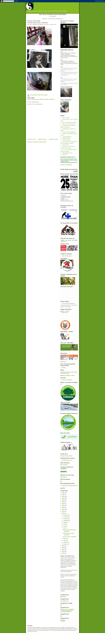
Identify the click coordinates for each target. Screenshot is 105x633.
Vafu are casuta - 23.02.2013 (69, 536)
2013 (63, 547)
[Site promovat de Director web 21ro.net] (69, 616)
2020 (63, 503)
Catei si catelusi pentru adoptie (69, 122)
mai (64, 528)
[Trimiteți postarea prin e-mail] (42, 95)
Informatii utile (65, 144)
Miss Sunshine (64, 464)
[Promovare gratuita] (69, 605)
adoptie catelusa (35, 99)
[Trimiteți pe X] (31, 97)
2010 (63, 553)
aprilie (65, 538)
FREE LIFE (63, 241)
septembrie (66, 520)
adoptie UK (51, 99)
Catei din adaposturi (67, 255)
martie (65, 540)
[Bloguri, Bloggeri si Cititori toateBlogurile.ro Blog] (69, 375)
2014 (63, 546)
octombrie (65, 518)
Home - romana (65, 117)
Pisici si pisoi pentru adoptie (68, 124)
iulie (64, 524)
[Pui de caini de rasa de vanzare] (69, 471)
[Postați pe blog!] (29, 97)
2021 (63, 502)
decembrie (66, 515)
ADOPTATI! (65, 154)
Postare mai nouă (31, 139)
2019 (63, 505)
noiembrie (65, 516)
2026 (63, 492)
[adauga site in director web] (69, 621)
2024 (63, 496)
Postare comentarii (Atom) (40, 142)
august (65, 522)
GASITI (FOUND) (66, 140)
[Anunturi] (69, 481)
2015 (63, 513)
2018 (63, 507)
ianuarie (65, 544)
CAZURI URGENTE (66, 136)
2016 (63, 511)
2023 (63, 498)
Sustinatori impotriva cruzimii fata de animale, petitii (68, 373)
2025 (63, 494)
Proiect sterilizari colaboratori (68, 132)
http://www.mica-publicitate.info (69, 485)
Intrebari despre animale (66, 455)
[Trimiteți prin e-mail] (28, 97)
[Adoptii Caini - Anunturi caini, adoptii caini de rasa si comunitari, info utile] (69, 315)
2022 (63, 500)
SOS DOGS (68, 240)
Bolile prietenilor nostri (67, 152)
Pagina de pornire (42, 139)
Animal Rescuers (64, 601)
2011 (63, 551)
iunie (64, 526)
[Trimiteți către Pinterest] (33, 97)
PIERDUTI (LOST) (66, 138)
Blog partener (63, 477)
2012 (63, 549)
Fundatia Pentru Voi (67, 460)
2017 (63, 509)
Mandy (63, 367)
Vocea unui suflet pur (67, 379)
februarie (65, 542)
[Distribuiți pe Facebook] (32, 97)
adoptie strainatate (44, 99)
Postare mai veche (53, 139)
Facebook (69, 164)
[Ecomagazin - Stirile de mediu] (69, 393)
